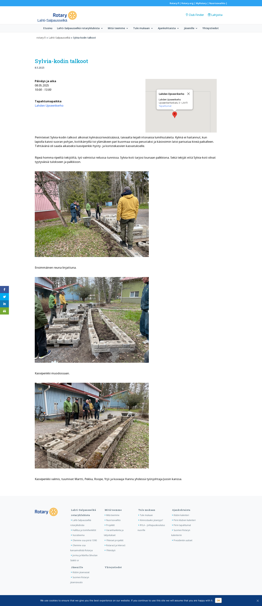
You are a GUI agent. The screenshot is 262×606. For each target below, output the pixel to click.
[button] (174, 114)
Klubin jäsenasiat (81, 572)
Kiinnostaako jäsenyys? (151, 520)
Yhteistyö (110, 550)
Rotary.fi (174, 3)
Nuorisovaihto (217, 3)
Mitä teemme (116, 28)
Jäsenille (189, 28)
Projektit (110, 525)
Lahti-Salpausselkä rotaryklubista (78, 28)
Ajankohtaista (167, 28)
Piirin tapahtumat (182, 525)
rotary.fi (41, 37)
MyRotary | (202, 3)
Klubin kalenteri (181, 515)
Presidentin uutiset (183, 540)
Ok (218, 600)
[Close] (188, 93)
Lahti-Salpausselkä (59, 37)
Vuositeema (78, 535)
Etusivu (47, 28)
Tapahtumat (165, 106)
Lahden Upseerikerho (49, 106)
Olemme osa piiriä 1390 (85, 540)
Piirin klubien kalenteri (185, 520)
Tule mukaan (141, 28)
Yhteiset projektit (114, 540)
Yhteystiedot (210, 28)
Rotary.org (187, 3)
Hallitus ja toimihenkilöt (84, 530)
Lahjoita (216, 15)
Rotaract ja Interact (115, 545)
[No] (257, 600)
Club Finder (196, 15)
